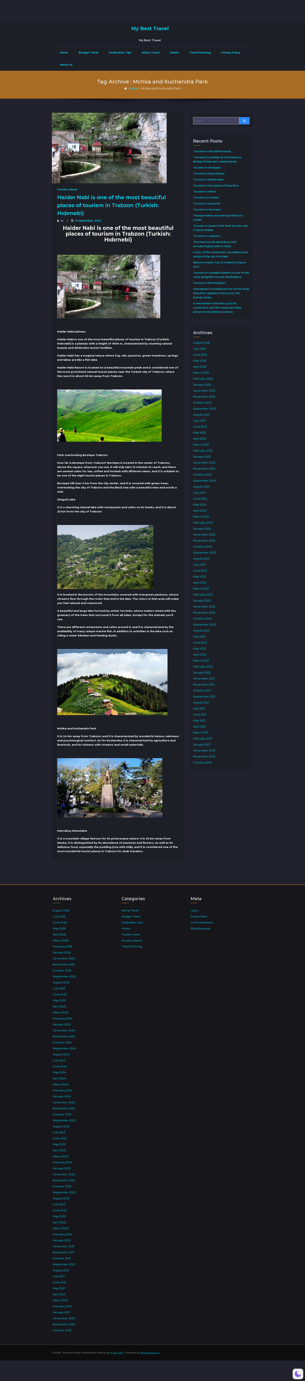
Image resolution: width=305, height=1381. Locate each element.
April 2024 (200, 510)
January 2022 (202, 672)
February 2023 (203, 594)
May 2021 (199, 720)
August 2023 (201, 558)
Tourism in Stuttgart (207, 167)
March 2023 (201, 588)
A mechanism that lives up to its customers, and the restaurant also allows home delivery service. (217, 307)
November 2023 (204, 540)
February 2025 (203, 450)
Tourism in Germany (207, 209)
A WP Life (116, 1352)
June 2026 (200, 354)
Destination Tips (120, 52)
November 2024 (204, 468)
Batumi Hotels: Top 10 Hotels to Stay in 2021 (219, 264)
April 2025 (200, 438)
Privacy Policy (230, 52)
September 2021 (204, 696)
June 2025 (200, 426)
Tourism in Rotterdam (208, 179)
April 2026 (200, 366)
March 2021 (200, 732)
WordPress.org (200, 928)
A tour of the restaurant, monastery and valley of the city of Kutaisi (220, 254)
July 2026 (199, 348)
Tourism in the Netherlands (212, 151)
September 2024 (204, 480)
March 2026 (201, 372)
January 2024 (202, 528)
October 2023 (202, 546)
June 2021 (200, 714)
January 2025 (202, 456)
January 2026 (202, 384)
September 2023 (204, 552)
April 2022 (200, 654)
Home (64, 52)
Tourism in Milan (204, 191)
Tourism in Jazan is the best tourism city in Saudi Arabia (220, 228)
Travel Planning (200, 52)
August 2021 (201, 702)
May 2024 (199, 504)
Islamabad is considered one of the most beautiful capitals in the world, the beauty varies (221, 293)
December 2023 (204, 534)
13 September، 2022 (88, 220)
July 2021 (199, 708)
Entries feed (198, 916)
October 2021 (202, 690)
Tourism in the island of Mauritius (216, 185)
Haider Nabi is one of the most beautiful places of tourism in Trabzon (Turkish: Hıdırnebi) (111, 205)
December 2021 (204, 678)
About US (66, 64)
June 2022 (200, 642)
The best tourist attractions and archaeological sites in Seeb (214, 244)
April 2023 (200, 582)
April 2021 (199, 726)
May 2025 (199, 432)
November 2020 (204, 756)
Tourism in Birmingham (209, 283)
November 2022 (204, 612)
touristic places (67, 189)
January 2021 (201, 744)
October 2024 (202, 474)
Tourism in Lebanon (206, 236)
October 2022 (202, 618)
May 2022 (199, 648)
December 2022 (204, 606)
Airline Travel (151, 52)
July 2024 (199, 492)
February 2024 (203, 522)
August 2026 (201, 342)
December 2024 (204, 462)
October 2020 (202, 762)
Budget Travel (88, 52)
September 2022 (204, 624)
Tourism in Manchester (209, 173)
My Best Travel (150, 28)
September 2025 (204, 408)
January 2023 (202, 600)
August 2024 (201, 486)
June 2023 (200, 570)
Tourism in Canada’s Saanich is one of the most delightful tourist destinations (221, 275)
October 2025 (202, 402)
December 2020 (204, 750)
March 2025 (201, 444)
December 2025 (204, 390)
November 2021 (204, 684)
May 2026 (199, 360)
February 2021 (202, 738)
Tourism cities (131, 934)
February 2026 (203, 378)
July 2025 (199, 420)
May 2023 (199, 576)
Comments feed (201, 922)
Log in (194, 910)
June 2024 (200, 498)
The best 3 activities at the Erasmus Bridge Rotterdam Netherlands (217, 159)
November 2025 (204, 396)
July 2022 (199, 636)
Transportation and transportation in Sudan (218, 217)
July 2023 (199, 564)
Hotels (174, 52)
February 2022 (203, 666)
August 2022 (201, 630)
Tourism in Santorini (206, 203)
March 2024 (201, 516)
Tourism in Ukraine (206, 197)
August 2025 (201, 414)
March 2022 (201, 660)
